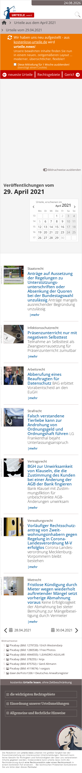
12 (39, 227)
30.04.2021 (64, 630)
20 (45, 232)
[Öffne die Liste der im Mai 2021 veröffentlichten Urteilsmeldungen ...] (75, 207)
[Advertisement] (41, 124)
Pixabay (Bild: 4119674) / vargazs (30, 668)
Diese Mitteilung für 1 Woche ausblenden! (43, 66)
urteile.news (27, 752)
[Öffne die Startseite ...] (28, 12)
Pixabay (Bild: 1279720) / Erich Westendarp (36, 645)
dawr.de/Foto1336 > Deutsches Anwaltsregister (39, 673)
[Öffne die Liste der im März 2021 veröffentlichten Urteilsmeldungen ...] (33, 207)
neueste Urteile (20, 74)
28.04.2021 (22, 630)
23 (62, 232)
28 (51, 238)
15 (56, 227)
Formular (32, 766)
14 (51, 227)
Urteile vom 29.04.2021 (24, 30)
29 (56, 238)
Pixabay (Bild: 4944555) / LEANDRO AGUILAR (37, 654)
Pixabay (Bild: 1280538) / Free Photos (32, 650)
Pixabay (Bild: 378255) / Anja (27, 659)
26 (39, 238)
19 (39, 232)
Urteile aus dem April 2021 (35, 22)
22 (56, 232)
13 (45, 227)
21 (51, 232)
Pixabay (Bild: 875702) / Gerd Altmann (33, 664)
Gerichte (71, 74)
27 (45, 238)
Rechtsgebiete (48, 74)
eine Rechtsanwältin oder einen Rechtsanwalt (48, 762)
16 (62, 227)
